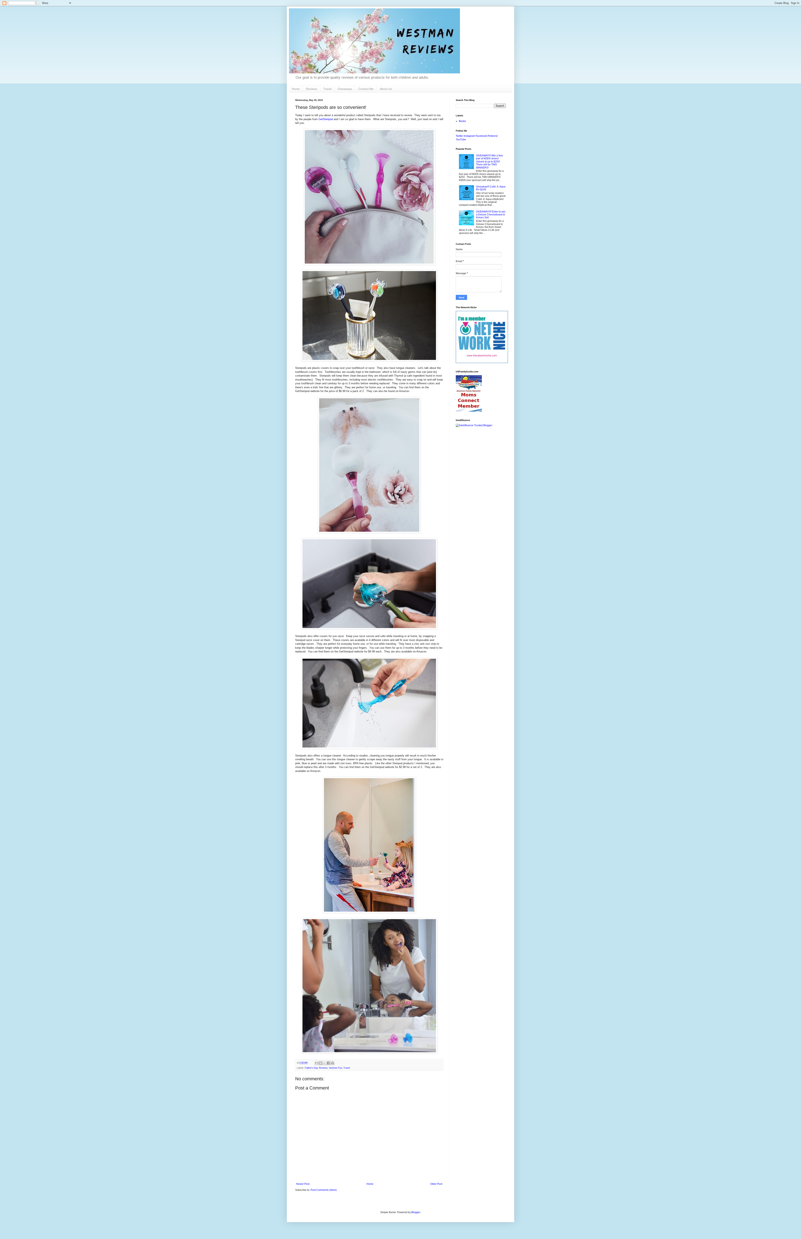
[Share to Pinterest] (332, 1063)
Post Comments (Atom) (324, 1190)
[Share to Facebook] (328, 1063)
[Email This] (317, 1063)
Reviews (311, 88)
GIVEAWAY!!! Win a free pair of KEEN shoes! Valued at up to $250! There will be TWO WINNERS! (489, 161)
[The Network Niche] (482, 362)
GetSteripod (326, 119)
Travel (327, 88)
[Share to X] (324, 1063)
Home (296, 88)
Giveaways (345, 88)
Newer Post (302, 1183)
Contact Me (366, 88)
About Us (386, 88)
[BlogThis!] (321, 1063)
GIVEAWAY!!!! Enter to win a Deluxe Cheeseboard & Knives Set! (490, 214)
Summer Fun (335, 1068)
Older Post (436, 1183)
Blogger (415, 1212)
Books (462, 121)
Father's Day (311, 1068)
